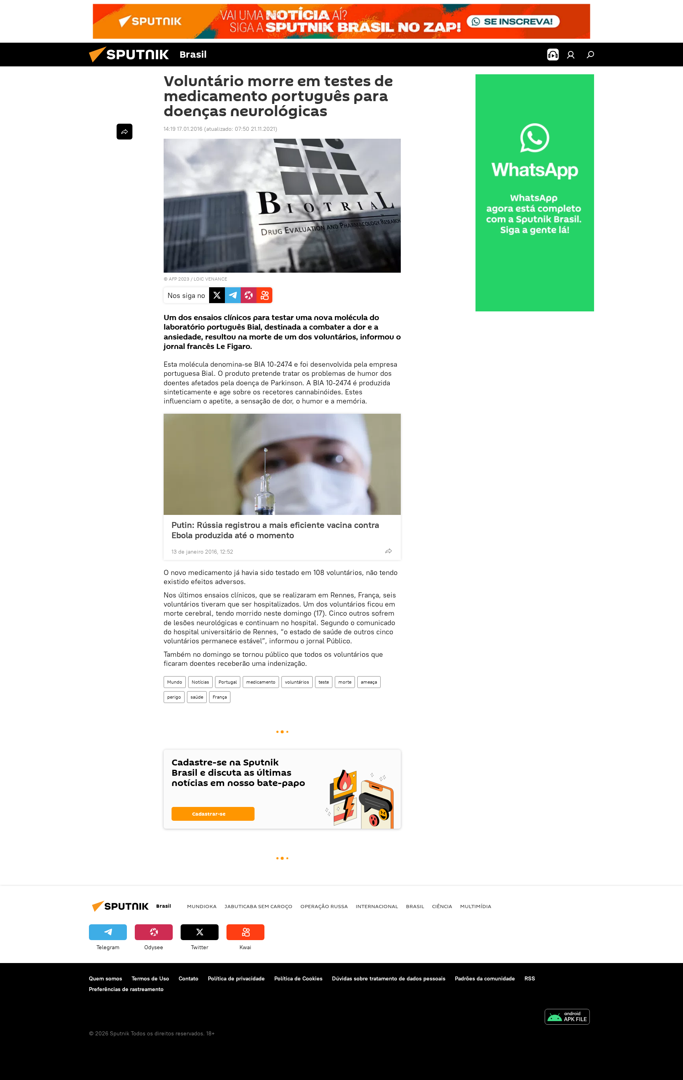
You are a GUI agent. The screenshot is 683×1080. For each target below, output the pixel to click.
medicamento (260, 682)
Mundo (174, 682)
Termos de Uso (150, 978)
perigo (174, 697)
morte (344, 682)
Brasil (415, 906)
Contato (188, 978)
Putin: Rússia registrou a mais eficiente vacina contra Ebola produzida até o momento (275, 530)
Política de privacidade (236, 978)
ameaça (369, 682)
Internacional (377, 906)
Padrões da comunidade (485, 978)
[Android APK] (567, 1018)
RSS (530, 978)
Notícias (200, 682)
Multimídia (475, 906)
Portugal (228, 682)
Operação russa (324, 906)
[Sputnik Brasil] (132, 64)
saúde (197, 697)
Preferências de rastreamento (126, 989)
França (220, 697)
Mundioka (202, 906)
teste (324, 682)
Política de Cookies (298, 978)
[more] (388, 551)
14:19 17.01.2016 (183, 128)
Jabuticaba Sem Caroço (258, 906)
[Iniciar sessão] (571, 54)
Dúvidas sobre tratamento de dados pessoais (388, 978)
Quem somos (105, 978)
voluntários (297, 682)
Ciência (442, 906)
